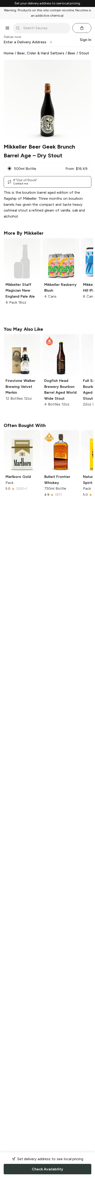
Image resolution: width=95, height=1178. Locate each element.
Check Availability (47, 1169)
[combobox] (45, 28)
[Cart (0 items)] (81, 28)
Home (9, 53)
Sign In (85, 39)
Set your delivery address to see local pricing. (48, 3)
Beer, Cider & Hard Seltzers (40, 53)
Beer (71, 53)
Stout (84, 53)
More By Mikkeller (24, 233)
